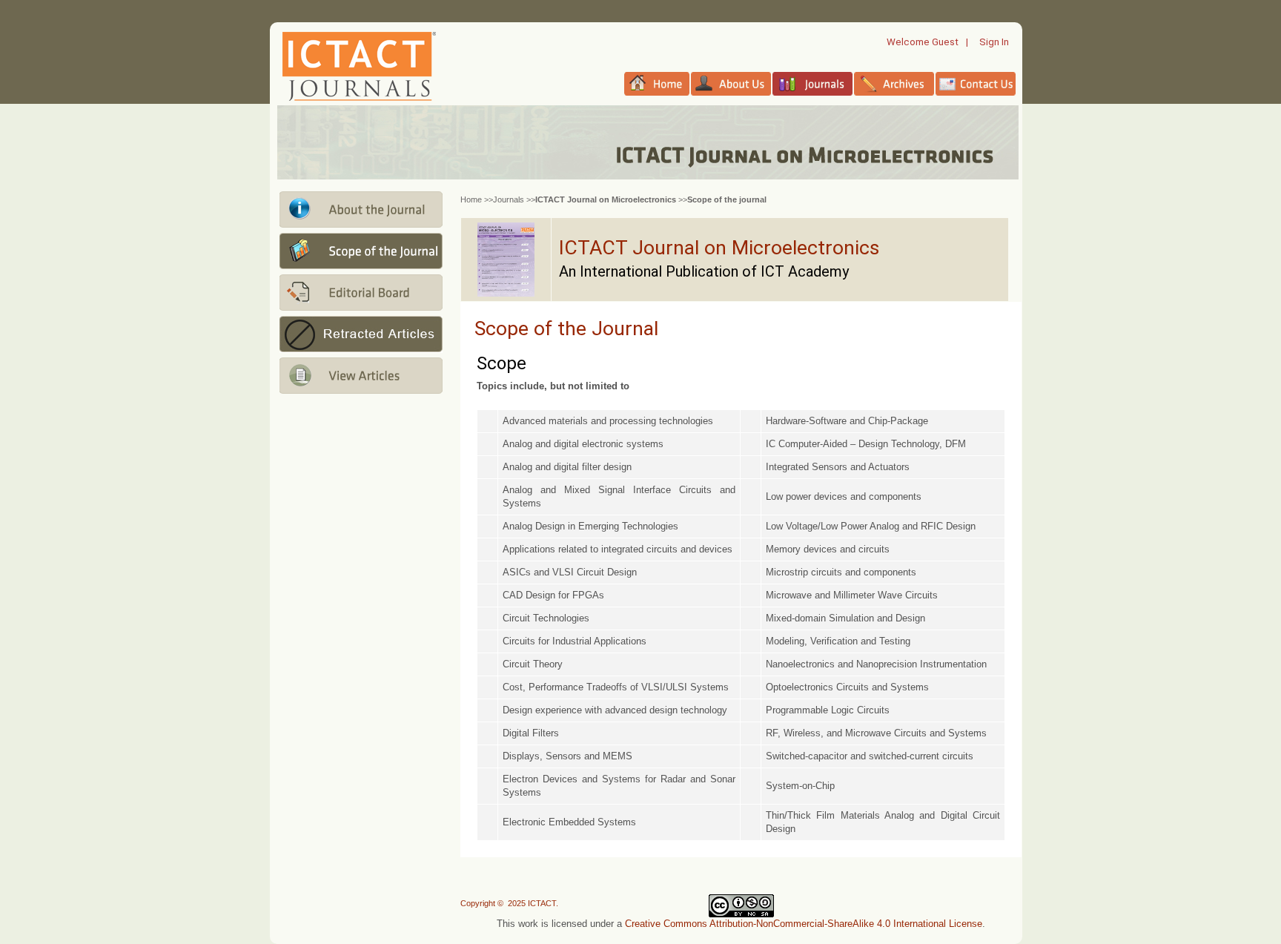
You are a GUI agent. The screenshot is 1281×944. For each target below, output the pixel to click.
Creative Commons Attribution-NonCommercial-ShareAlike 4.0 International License (803, 923)
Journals (508, 199)
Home (471, 199)
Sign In (994, 41)
